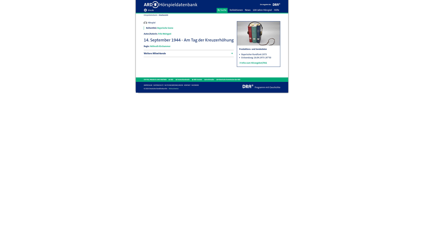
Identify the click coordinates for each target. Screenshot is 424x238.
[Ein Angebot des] (276, 5)
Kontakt (187, 85)
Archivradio (210, 80)
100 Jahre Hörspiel (262, 10)
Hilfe (276, 10)
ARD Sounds (198, 80)
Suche (223, 10)
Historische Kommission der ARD (229, 80)
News (248, 10)
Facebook (195, 85)
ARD (171, 80)
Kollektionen (236, 10)
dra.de (151, 10)
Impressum (148, 85)
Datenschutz (158, 85)
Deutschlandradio (183, 80)
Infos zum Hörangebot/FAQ (254, 62)
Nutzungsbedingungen (174, 85)
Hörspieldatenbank (150, 15)
